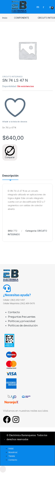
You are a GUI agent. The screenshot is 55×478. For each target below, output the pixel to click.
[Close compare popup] (3, 469)
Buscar (38, 6)
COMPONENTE (21, 17)
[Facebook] (7, 419)
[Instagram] (16, 419)
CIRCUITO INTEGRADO (12, 76)
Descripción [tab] (10, 175)
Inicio (4, 17)
